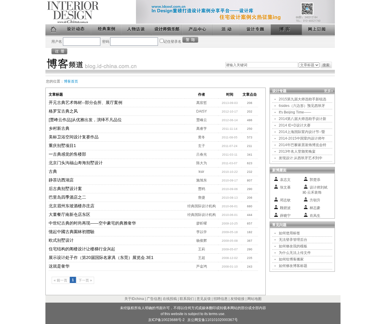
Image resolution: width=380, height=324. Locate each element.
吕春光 (201, 154)
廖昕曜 (201, 223)
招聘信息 (220, 299)
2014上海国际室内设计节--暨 (302, 132)
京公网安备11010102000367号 (212, 320)
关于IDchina (134, 299)
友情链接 (237, 299)
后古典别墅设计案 (65, 188)
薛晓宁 (285, 216)
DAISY (201, 111)
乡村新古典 (59, 128)
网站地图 (254, 299)
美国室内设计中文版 (90, 12)
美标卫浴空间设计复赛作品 (74, 137)
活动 (226, 29)
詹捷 (201, 197)
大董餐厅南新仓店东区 (69, 214)
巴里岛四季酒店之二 (67, 197)
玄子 (201, 146)
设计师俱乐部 (167, 29)
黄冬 (201, 137)
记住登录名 (172, 41)
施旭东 (201, 180)
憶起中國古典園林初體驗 (71, 231)
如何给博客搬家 (291, 259)
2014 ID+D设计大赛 (295, 125)
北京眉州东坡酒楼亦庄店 (71, 205)
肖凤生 (315, 216)
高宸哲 (201, 103)
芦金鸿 (201, 266)
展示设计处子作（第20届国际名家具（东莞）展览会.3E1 (101, 257)
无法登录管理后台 (293, 240)
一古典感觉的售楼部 (67, 154)
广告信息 (154, 299)
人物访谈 (136, 29)
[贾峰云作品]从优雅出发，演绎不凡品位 (85, 119)
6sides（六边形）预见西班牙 (302, 106)
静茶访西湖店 (61, 180)
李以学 (201, 232)
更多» (328, 91)
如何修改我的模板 (293, 246)
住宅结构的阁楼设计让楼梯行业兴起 (82, 248)
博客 (287, 29)
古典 (53, 171)
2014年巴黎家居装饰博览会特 (302, 145)
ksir (201, 172)
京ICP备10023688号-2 (166, 320)
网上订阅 (318, 29)
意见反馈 (204, 299)
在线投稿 (170, 299)
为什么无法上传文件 (295, 253)
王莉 (201, 249)
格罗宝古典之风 (63, 111)
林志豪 (315, 208)
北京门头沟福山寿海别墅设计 (76, 162)
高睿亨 (201, 129)
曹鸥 (201, 189)
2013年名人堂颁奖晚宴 (297, 151)
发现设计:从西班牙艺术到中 (300, 158)
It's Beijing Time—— (295, 112)
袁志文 (285, 180)
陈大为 (201, 163)
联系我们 (187, 299)
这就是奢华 (59, 266)
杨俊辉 (201, 240)
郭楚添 (315, 180)
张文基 (285, 187)
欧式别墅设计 (61, 240)
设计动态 (75, 29)
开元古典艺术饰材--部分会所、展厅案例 (85, 102)
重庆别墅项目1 (62, 145)
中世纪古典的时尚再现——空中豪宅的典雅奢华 (92, 223)
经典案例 (106, 29)
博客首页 (71, 81)
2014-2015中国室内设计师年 (302, 138)
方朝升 (315, 200)
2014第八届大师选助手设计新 (302, 119)
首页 (52, 29)
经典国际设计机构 (201, 206)
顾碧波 (285, 208)
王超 (201, 258)
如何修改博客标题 (293, 266)
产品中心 (197, 29)
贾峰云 (201, 120)
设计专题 (255, 29)
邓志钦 (285, 200)
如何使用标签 (289, 233)
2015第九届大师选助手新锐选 (302, 99)
